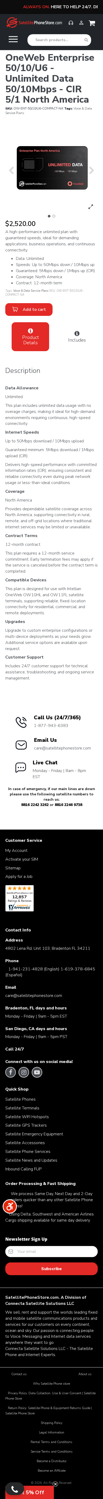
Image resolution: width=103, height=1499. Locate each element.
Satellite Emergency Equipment (34, 1134)
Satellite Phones (20, 1099)
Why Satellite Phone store (51, 1384)
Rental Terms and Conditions (51, 1442)
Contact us (19, 1374)
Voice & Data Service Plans (30, 291)
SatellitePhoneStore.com (32, 1297)
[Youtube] (37, 1072)
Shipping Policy (51, 1423)
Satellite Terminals (22, 1108)
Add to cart (33, 309)
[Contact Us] (14, 1488)
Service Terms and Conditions (52, 1451)
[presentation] (11, 170)
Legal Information (51, 1432)
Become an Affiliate (51, 1471)
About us (85, 1374)
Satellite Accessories (25, 1143)
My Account (16, 850)
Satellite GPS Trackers (26, 1125)
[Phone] (71, 25)
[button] (49, 216)
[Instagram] (23, 1072)
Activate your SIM (21, 859)
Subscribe (51, 1269)
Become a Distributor (52, 1461)
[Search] (86, 40)
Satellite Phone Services (27, 1151)
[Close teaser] (55, 1484)
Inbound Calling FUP (23, 1169)
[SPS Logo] (33, 27)
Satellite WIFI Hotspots (27, 1117)
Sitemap (13, 868)
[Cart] (93, 24)
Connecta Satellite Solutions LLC (39, 1303)
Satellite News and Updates (31, 1160)
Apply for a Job (18, 876)
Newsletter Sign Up (26, 1239)
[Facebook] (10, 1072)
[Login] (81, 25)
